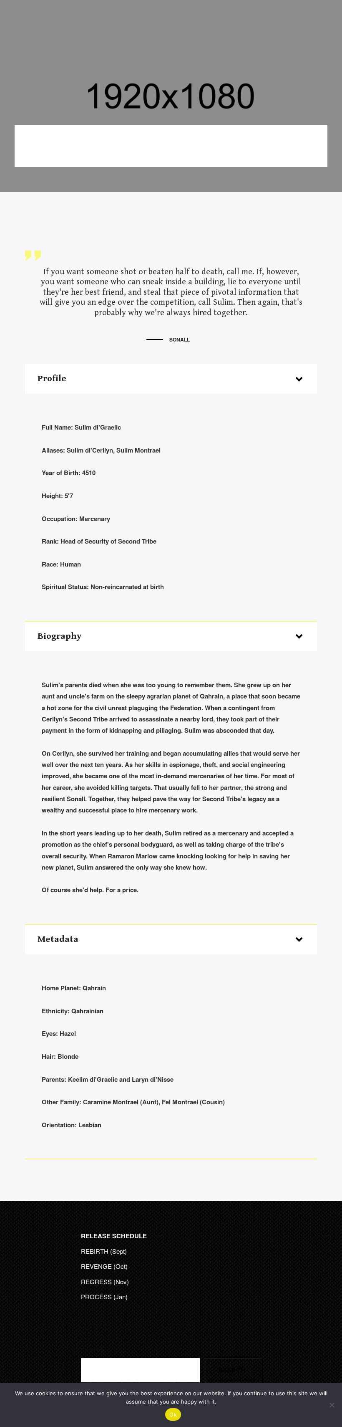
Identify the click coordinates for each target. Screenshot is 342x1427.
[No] (331, 1405)
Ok (173, 1414)
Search (93, 1350)
